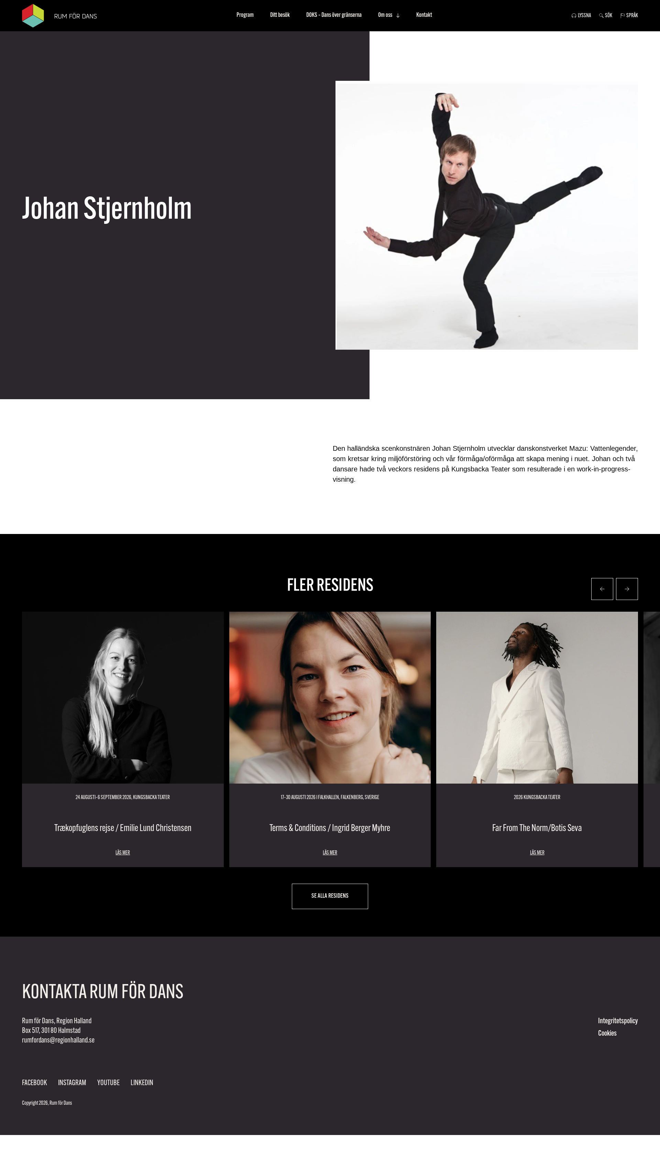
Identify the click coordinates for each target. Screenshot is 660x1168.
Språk (632, 16)
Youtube (108, 1083)
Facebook (34, 1083)
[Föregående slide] (627, 589)
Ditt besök (280, 15)
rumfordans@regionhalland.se (58, 1041)
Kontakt (424, 15)
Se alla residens (330, 896)
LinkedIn (142, 1083)
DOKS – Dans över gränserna (334, 15)
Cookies (607, 1034)
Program (245, 15)
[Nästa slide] (602, 589)
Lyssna (584, 16)
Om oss (385, 15)
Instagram (72, 1083)
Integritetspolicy (618, 1021)
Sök (608, 16)
